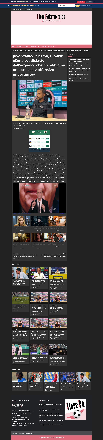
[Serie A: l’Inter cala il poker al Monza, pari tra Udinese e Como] (67, 377)
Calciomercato (35, 46)
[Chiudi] (94, 1)
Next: (53, 255)
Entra (77, 5)
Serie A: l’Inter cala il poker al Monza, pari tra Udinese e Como (79, 75)
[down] (22, 46)
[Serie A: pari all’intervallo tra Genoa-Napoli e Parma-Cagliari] (35, 377)
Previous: (25, 256)
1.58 (33, 145)
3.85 (36, 145)
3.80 (36, 138)
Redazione (14, 9)
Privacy (25, 425)
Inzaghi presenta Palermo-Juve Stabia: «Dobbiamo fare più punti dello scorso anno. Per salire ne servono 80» (39, 333)
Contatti (14, 425)
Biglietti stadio (52, 46)
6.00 (39, 138)
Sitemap (20, 425)
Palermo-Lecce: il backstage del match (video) (20, 306)
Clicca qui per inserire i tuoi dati (86, 5)
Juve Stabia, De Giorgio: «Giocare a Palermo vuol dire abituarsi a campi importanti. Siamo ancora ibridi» (58, 283)
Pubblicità (20, 9)
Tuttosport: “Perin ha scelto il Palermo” (39, 357)
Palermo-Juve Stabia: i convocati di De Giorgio (19, 281)
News (26, 46)
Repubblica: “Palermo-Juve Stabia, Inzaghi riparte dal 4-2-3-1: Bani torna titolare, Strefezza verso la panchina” (57, 359)
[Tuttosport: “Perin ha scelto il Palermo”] (39, 349)
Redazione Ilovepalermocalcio (20, 78)
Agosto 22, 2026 (17, 284)
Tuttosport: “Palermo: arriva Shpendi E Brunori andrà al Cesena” (20, 358)
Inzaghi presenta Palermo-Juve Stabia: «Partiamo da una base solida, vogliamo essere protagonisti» (57, 333)
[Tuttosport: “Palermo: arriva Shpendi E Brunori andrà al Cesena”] (20, 349)
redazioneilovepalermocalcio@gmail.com (23, 423)
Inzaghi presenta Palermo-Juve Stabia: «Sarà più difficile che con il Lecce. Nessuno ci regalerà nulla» (57, 308)
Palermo (19, 46)
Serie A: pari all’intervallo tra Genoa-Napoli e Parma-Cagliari (78, 64)
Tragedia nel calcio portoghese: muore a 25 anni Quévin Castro (79, 60)
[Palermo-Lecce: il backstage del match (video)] (20, 298)
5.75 (39, 145)
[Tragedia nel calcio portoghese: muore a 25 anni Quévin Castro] (19, 377)
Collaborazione (28, 9)
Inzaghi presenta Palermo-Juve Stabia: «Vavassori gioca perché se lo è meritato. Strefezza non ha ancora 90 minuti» (20, 334)
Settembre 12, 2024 (31, 78)
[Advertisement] (51, 34)
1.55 (33, 138)
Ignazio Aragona (25, 419)
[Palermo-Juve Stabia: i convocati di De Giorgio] (20, 273)
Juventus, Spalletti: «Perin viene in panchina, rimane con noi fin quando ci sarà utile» (38, 282)
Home (13, 46)
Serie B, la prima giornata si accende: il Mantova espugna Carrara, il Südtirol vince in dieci (79, 70)
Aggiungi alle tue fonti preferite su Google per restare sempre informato (33, 1)
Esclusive (43, 46)
